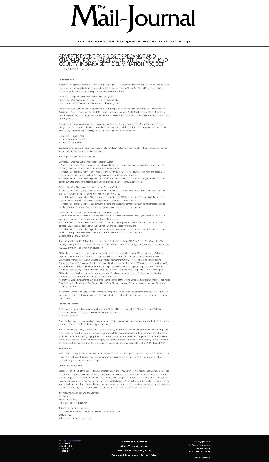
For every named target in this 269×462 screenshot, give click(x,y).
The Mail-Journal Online (101, 41)
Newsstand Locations (155, 41)
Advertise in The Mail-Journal (134, 450)
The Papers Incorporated (71, 440)
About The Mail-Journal (134, 446)
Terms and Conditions (124, 455)
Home (81, 41)
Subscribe (176, 41)
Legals (84, 68)
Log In (187, 41)
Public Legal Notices (128, 41)
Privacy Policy (149, 455)
